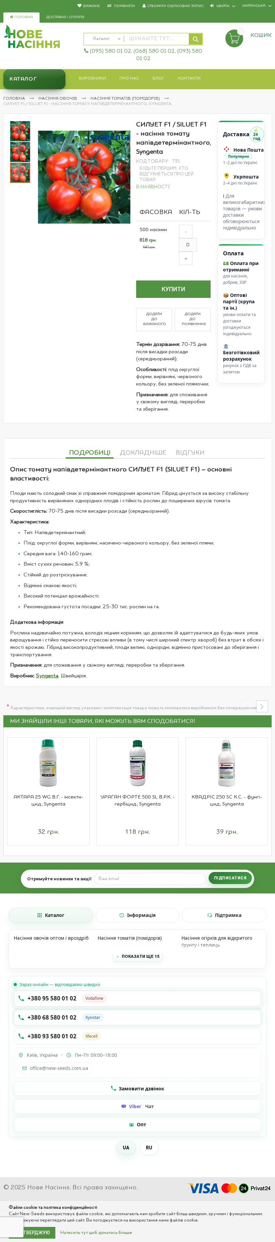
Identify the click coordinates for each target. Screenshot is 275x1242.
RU (149, 1147)
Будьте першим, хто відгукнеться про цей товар (167, 174)
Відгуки (190, 453)
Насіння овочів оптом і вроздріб (51, 938)
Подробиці (89, 453)
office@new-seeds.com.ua (59, 1068)
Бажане (91, 6)
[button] (20, 130)
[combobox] (143, 39)
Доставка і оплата (65, 17)
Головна (23, 17)
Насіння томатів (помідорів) (126, 99)
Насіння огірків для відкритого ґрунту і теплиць (216, 941)
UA (126, 1147)
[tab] (90, 452)
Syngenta (47, 676)
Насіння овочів (58, 99)
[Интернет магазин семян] (40, 37)
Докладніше (143, 453)
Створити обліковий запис (175, 6)
